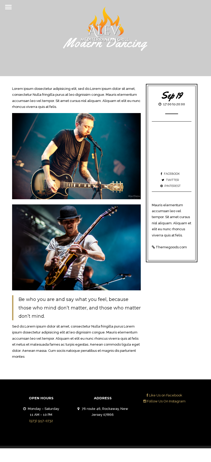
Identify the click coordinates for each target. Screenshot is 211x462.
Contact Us (184, 456)
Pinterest (172, 186)
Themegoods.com (171, 247)
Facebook (172, 174)
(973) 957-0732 (41, 421)
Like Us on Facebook (165, 395)
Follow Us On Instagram (166, 401)
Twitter (172, 180)
